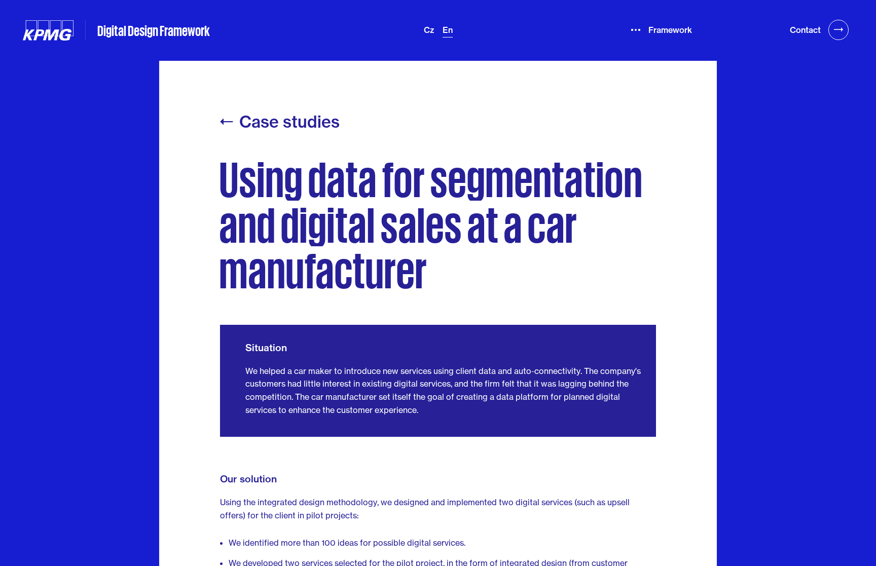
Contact (805, 30)
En (448, 30)
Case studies (289, 122)
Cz (429, 30)
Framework (669, 30)
